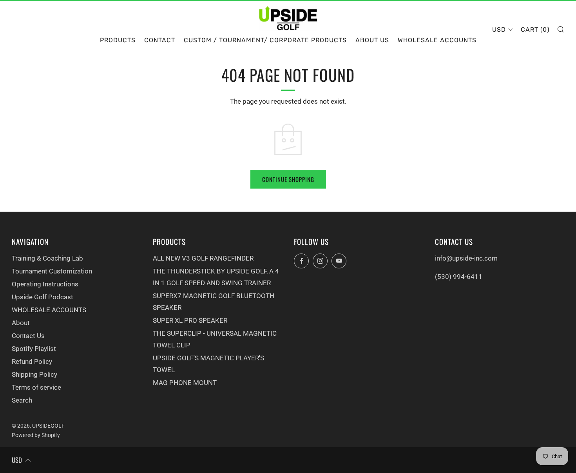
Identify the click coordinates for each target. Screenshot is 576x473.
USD (499, 29)
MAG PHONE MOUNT (185, 383)
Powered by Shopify (36, 435)
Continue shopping (288, 179)
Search (22, 400)
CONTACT (159, 40)
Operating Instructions (45, 284)
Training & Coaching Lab (47, 258)
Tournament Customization (52, 271)
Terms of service (36, 387)
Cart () (535, 29)
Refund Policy (32, 361)
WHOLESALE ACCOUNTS (437, 40)
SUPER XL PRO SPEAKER (190, 320)
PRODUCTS (118, 40)
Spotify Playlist (34, 349)
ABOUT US (372, 40)
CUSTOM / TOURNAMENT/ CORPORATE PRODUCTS (265, 40)
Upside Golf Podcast (42, 297)
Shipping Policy (34, 374)
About (21, 323)
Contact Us (28, 336)
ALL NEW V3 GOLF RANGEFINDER (203, 258)
